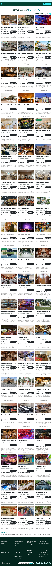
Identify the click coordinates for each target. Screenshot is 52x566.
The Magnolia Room (7, 27)
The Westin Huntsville (24, 285)
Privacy (2, 550)
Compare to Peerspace (43, 552)
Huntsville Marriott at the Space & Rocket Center (15, 311)
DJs (14, 554)
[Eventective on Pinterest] (42, 563)
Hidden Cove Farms (41, 492)
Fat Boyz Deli (22, 466)
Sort (42, 13)
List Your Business (32, 3)
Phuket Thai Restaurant (25, 156)
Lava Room (39, 441)
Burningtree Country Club (8, 53)
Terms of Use (3, 545)
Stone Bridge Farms (24, 389)
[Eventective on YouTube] (47, 563)
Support (28, 558)
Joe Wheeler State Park (42, 389)
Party (18, 3)
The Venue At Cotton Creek (26, 260)
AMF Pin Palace (23, 441)
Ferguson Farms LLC (24, 492)
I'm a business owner (26, 0)
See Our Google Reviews (44, 543)
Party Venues (16, 543)
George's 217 (5, 466)
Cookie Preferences (5, 552)
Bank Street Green (23, 27)
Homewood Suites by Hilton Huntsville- (29, 415)
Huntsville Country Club (42, 130)
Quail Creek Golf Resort (8, 105)
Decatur (2, 7)
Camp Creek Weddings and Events (11, 518)
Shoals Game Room (6, 415)
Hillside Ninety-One (24, 79)
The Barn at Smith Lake (7, 234)
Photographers (17, 552)
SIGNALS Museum (23, 208)
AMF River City (40, 27)
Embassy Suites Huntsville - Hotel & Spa (12, 182)
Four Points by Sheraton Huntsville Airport (30, 53)
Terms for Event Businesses (6, 547)
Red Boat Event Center (25, 311)
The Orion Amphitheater (25, 130)
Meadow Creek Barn (7, 389)
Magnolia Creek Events (25, 105)
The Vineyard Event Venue (43, 285)
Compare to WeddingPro (44, 545)
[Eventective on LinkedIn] (50, 563)
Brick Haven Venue (6, 363)
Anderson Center (6, 285)
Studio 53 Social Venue (7, 130)
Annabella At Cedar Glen (43, 208)
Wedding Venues (17, 545)
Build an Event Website (18, 558)
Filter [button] (37, 13)
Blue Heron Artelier (6, 156)
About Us (3, 543)
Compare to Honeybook (44, 550)
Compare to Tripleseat (43, 547)
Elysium (38, 337)
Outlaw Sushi (22, 518)
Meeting (26, 3)
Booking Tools (29, 552)
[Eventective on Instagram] (39, 563)
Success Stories (30, 554)
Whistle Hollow (22, 337)
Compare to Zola (42, 556)
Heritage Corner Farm (7, 260)
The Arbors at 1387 (41, 79)
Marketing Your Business (31, 546)
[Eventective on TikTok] (45, 563)
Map (47, 13)
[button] (50, 14)
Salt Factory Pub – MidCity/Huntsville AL (12, 79)
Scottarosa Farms (41, 466)
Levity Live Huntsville (24, 234)
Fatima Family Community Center (28, 363)
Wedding (21, 3)
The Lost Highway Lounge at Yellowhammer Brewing (16, 208)
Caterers (15, 550)
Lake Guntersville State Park (9, 441)
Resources (29, 556)
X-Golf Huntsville (6, 337)
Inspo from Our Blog (18, 556)
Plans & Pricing (30, 544)
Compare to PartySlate (43, 554)
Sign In (39, 3)
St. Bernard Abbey (41, 260)
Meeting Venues (17, 547)
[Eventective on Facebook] (37, 563)
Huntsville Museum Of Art (25, 182)
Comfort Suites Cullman (42, 182)
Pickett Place (40, 518)
